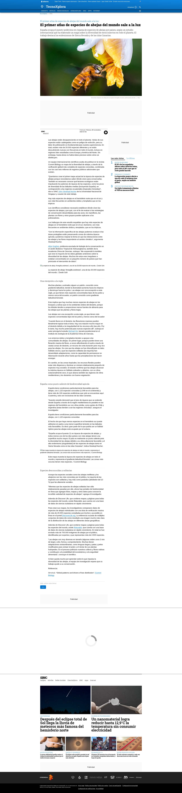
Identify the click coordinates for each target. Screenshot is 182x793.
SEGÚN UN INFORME (121, 162)
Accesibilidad (99, 788)
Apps (89, 11)
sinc (43, 587)
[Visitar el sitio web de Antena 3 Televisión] (73, 777)
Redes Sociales (63, 11)
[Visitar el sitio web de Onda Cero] (112, 777)
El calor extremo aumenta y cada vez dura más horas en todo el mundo (128, 755)
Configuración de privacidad (130, 785)
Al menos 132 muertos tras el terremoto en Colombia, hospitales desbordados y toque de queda (103, 756)
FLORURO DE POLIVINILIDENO (100, 716)
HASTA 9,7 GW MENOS (73, 752)
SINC (84, 11)
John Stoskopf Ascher (67, 192)
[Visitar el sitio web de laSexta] (79, 777)
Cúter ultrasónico (82, 1)
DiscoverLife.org (68, 516)
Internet (96, 11)
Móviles (52, 11)
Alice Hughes (53, 246)
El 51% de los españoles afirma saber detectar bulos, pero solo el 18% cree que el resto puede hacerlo (126, 168)
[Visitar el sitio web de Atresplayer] (132, 777)
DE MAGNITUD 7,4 (96, 752)
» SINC (50, 13)
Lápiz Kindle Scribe (106, 1)
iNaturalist (78, 528)
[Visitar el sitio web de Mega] (99, 777)
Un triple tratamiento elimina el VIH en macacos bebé (126, 189)
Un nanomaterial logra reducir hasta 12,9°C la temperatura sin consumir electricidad (113, 724)
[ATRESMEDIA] (46, 777)
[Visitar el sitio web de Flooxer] (139, 777)
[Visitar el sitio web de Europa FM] (119, 777)
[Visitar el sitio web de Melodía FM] (126, 777)
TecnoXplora (43, 13)
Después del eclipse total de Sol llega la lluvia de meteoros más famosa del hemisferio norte (63, 724)
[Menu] (140, 10)
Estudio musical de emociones (121, 1)
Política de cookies (103, 785)
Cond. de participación (115, 785)
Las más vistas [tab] (117, 158)
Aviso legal (81, 785)
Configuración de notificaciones (86, 788)
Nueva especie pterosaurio (69, 1)
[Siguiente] (140, 1)
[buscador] (140, 7)
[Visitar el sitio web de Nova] (93, 777)
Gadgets (44, 11)
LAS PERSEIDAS (45, 716)
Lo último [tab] (131, 158)
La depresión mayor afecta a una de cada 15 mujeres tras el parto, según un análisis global (126, 179)
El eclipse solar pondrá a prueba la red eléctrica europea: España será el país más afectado (77, 756)
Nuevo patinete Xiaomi (94, 1)
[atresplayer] (131, 7)
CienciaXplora (76, 11)
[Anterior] (52, 1)
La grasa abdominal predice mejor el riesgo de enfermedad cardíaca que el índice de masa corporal (51, 756)
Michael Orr (73, 331)
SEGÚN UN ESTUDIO (46, 752)
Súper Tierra (58, 1)
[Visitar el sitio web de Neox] (86, 777)
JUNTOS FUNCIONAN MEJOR (124, 186)
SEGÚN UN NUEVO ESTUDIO (126, 752)
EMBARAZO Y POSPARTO (122, 174)
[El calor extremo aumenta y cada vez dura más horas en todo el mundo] (129, 744)
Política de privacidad (91, 785)
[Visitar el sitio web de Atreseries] (106, 777)
